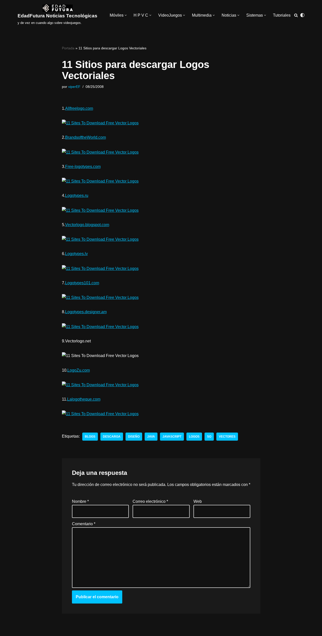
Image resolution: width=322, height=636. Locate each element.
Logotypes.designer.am (86, 312)
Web (197, 501)
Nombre (80, 501)
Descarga (111, 436)
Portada (68, 48)
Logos (194, 436)
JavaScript (172, 436)
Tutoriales (282, 15)
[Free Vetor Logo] (100, 123)
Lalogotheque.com (83, 399)
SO (209, 436)
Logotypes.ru (76, 195)
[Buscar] (296, 15)
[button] (126, 15)
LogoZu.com (78, 370)
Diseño (134, 436)
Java (151, 436)
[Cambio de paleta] (302, 15)
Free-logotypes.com (83, 166)
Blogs (90, 436)
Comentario (83, 523)
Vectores (227, 436)
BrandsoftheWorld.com (85, 137)
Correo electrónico (150, 501)
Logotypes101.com (82, 283)
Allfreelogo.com (79, 108)
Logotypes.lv (76, 254)
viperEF (74, 87)
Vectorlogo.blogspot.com (87, 225)
